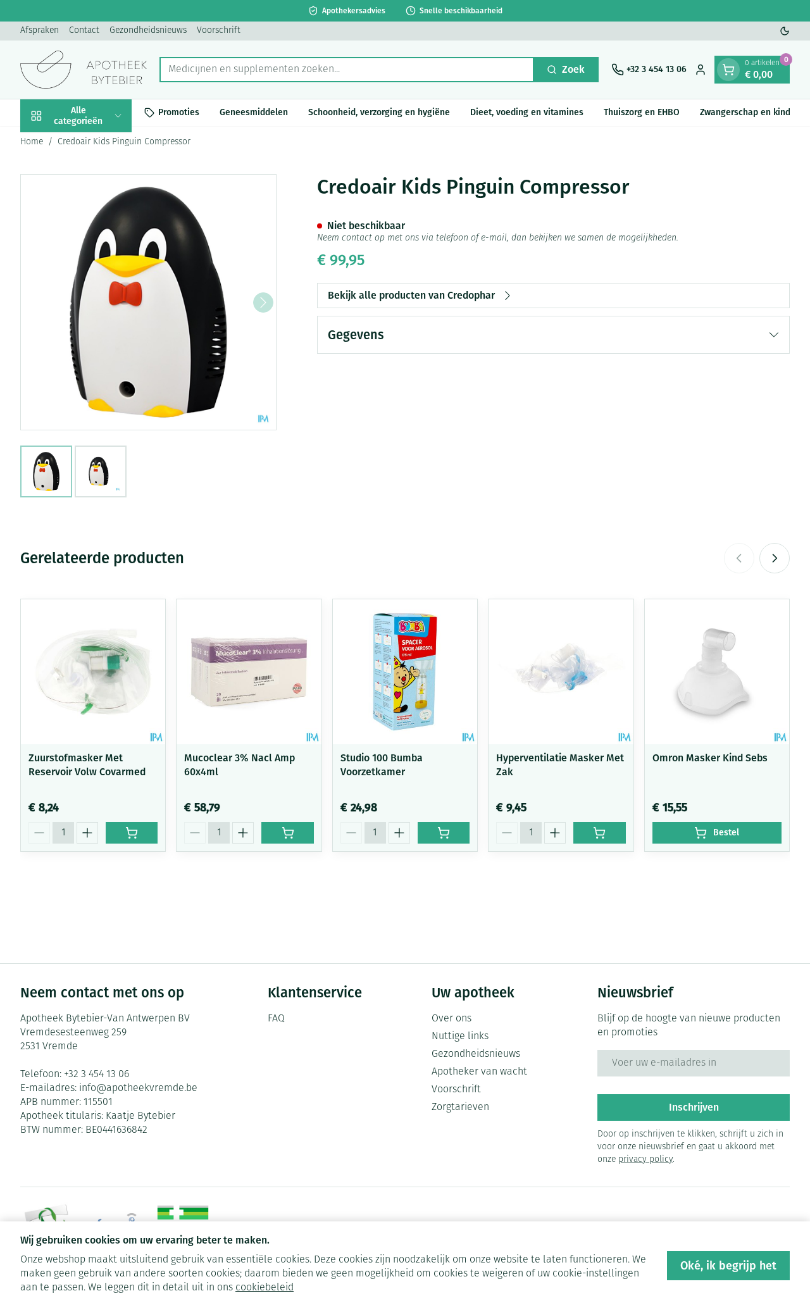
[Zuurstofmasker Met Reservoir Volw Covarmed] (93, 671)
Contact (84, 30)
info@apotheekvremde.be (138, 1088)
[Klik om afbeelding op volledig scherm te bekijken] (148, 302)
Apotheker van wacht (479, 1072)
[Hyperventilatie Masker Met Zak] (561, 671)
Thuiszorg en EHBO (642, 112)
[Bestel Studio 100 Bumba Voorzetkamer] (444, 833)
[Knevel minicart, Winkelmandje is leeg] (728, 69)
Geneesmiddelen (254, 112)
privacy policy (645, 1159)
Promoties (178, 112)
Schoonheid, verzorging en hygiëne (379, 112)
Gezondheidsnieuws (148, 30)
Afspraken (39, 30)
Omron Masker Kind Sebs (710, 758)
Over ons (451, 1019)
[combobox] (346, 69)
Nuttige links (460, 1037)
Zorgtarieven (460, 1107)
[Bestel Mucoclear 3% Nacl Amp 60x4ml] (287, 833)
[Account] (700, 69)
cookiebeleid (264, 1288)
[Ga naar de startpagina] (83, 70)
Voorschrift (218, 30)
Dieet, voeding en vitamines (526, 112)
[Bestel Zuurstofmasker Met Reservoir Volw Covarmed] (132, 833)
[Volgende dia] (774, 558)
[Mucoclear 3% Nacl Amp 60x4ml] (249, 671)
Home (31, 142)
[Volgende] (263, 302)
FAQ (276, 1019)
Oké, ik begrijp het (728, 1266)
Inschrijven (694, 1107)
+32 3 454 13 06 (96, 1075)
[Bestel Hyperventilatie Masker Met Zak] (599, 833)
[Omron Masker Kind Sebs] (717, 671)
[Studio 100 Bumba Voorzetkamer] (405, 671)
